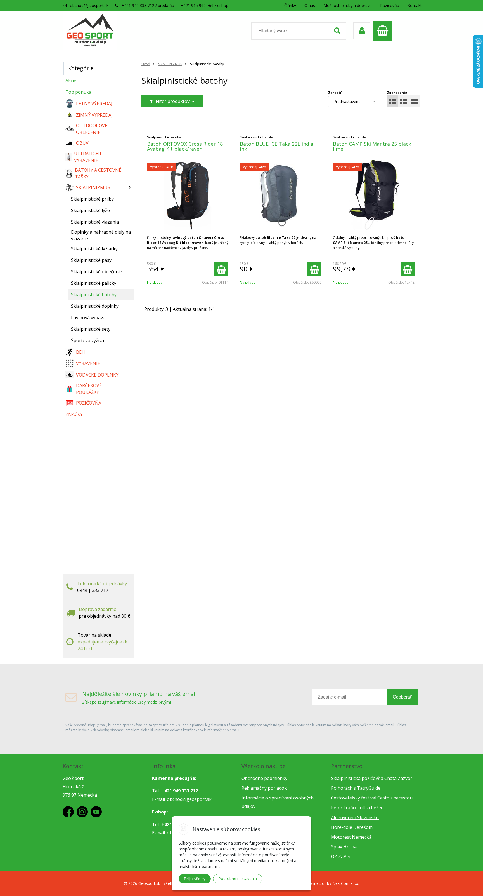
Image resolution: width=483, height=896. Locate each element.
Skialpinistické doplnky (95, 306)
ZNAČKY (74, 414)
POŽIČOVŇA (88, 403)
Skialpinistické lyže (90, 210)
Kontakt (415, 5)
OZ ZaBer (341, 856)
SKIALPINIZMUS (170, 64)
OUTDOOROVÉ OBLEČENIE (91, 129)
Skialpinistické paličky (93, 283)
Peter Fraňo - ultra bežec (357, 808)
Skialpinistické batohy (94, 294)
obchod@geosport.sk (89, 5)
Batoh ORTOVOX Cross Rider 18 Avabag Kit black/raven (185, 146)
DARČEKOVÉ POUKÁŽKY (89, 388)
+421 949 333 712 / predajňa (148, 5)
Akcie (70, 80)
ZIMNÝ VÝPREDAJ (94, 115)
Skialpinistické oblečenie (96, 272)
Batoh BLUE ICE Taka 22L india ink (276, 146)
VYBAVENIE (88, 363)
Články (290, 5)
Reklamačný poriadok (264, 788)
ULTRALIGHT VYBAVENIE (88, 156)
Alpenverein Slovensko (355, 817)
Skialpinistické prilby (92, 199)
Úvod (145, 64)
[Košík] (384, 31)
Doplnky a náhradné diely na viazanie (101, 235)
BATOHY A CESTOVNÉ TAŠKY (98, 173)
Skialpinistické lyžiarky (94, 249)
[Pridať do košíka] (221, 269)
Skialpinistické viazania (95, 222)
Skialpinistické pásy (91, 260)
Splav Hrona (344, 847)
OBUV (82, 143)
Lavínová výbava (88, 317)
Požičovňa (389, 5)
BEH (80, 352)
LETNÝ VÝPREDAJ (94, 103)
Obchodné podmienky (264, 778)
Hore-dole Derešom (352, 827)
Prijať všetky (194, 878)
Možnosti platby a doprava (347, 5)
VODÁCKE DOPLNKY (97, 375)
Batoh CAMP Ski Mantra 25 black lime (372, 146)
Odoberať (402, 697)
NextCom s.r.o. (345, 883)
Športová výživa (87, 340)
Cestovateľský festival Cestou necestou (372, 798)
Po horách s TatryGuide (355, 788)
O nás (309, 5)
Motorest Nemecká (351, 837)
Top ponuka (78, 92)
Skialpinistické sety (90, 329)
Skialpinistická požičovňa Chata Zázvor (371, 778)
